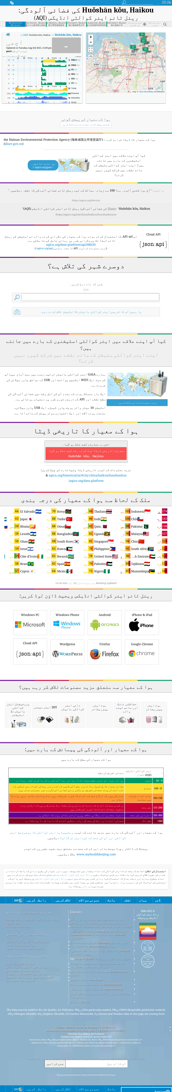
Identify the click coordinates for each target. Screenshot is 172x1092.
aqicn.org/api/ (44, 248)
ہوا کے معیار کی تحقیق (28, 934)
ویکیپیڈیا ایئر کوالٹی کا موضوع (47, 832)
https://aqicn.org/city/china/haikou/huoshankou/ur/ (86, 214)
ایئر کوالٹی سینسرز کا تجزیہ (25, 948)
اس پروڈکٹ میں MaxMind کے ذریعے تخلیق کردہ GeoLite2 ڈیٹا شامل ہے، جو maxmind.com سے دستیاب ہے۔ (98, 934)
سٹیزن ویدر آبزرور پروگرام (112, 958)
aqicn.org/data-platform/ (86, 481)
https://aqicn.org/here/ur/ (86, 200)
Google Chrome (142, 644)
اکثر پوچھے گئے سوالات (27, 956)
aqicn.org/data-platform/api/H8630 (71, 244)
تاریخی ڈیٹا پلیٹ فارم (20, 980)
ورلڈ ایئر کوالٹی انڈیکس (76, 874)
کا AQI (52, 34)
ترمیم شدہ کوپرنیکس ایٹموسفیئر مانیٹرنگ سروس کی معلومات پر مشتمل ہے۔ (97, 965)
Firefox (104, 644)
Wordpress (67, 644)
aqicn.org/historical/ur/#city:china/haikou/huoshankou (87, 475)
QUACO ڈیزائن (79, 1001)
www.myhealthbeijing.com (96, 854)
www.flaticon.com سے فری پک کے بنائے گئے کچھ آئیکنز (98, 973)
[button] (133, 49)
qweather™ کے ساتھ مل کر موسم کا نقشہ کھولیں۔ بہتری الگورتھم (99, 952)
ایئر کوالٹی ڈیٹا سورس (20, 963)
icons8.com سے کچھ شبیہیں (86, 979)
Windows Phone (67, 615)
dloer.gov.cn (13, 144)
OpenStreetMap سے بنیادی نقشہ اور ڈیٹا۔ (96, 989)
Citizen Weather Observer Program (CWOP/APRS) (85, 1027)
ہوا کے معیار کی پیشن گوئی (23, 970)
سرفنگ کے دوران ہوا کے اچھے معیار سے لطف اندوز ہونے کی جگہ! (100, 995)
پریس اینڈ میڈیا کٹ (18, 926)
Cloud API (30, 643)
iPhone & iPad (142, 615)
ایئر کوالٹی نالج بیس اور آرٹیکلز (28, 941)
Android (105, 615)
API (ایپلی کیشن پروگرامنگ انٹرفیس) (29, 977)
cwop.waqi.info (83, 958)
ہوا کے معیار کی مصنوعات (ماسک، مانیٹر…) (32, 973)
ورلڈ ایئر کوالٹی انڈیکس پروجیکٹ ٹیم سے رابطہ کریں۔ (32, 921)
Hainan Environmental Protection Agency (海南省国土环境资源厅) (85, 1030)
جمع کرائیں (55, 1064)
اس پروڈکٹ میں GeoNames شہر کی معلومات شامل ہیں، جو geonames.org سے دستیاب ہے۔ (99, 944)
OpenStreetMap (146, 91)
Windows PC (30, 615)
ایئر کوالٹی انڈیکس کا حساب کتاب (27, 967)
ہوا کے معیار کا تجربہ (20, 945)
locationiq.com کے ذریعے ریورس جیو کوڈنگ (95, 984)
